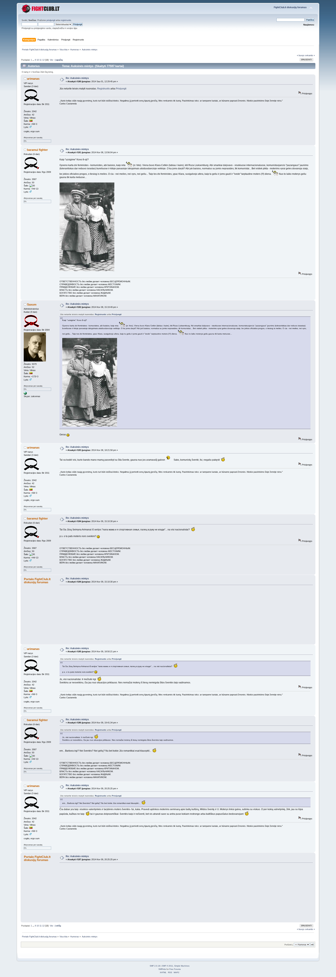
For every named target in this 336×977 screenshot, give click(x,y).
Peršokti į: (288, 945)
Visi (51, 60)
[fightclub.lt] (25, 394)
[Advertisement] (176, 614)
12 (43, 60)
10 (38, 60)
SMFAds (162, 969)
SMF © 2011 (167, 966)
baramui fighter (37, 149)
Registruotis (103, 88)
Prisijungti (121, 88)
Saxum (31, 304)
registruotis (66, 20)
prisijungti (50, 20)
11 (40, 60)
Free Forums (175, 969)
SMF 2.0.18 (155, 966)
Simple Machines (181, 966)
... (33, 60)
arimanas (33, 78)
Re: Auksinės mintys (77, 78)
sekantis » (310, 55)
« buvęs (300, 55)
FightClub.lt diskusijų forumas (290, 7)
